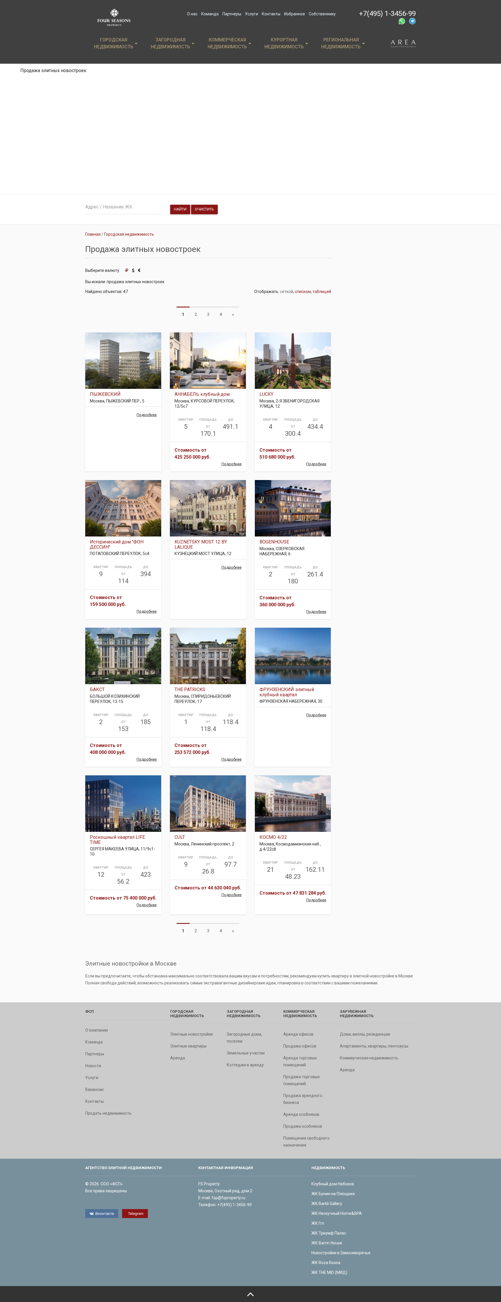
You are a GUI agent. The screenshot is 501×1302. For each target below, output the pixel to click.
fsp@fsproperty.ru (228, 1197)
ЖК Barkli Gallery (326, 1203)
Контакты (271, 14)
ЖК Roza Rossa (325, 1262)
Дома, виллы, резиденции (365, 1034)
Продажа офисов (299, 1046)
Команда (210, 14)
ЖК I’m (317, 1223)
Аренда (177, 1058)
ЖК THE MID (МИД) (329, 1272)
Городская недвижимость (113, 43)
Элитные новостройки (191, 1034)
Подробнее (147, 415)
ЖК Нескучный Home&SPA (336, 1213)
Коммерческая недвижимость (227, 43)
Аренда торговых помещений (300, 1061)
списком (303, 291)
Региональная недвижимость (341, 43)
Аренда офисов (298, 1034)
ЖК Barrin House (326, 1243)
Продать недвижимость (108, 1113)
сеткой (286, 291)
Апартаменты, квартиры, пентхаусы (374, 1046)
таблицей (322, 291)
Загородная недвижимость (170, 43)
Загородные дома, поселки (244, 1037)
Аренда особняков (301, 1114)
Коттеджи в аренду (245, 1065)
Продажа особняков (302, 1126)
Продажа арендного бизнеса (302, 1099)
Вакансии (94, 1089)
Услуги (251, 14)
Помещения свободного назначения (306, 1141)
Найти (180, 209)
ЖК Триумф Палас (328, 1233)
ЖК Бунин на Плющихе (333, 1193)
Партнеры (231, 14)
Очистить (204, 209)
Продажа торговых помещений (301, 1080)
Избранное (294, 14)
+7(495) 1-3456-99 (387, 14)
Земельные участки (246, 1053)
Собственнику (322, 14)
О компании (96, 1030)
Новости (93, 1065)
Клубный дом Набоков (332, 1184)
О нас (192, 14)
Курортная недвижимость (284, 43)
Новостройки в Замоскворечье (341, 1252)
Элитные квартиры (188, 1046)
